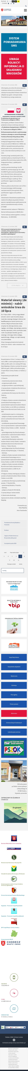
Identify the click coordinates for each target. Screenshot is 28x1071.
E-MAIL (3, 999)
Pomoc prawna (14, 704)
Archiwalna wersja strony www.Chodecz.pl (14, 1043)
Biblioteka (14, 713)
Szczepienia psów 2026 (10, 543)
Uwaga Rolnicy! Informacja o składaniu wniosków (14, 66)
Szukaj (26, 6)
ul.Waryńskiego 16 (22, 789)
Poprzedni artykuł (14, 552)
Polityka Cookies (18, 1037)
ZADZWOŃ (4, 984)
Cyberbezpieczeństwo (14, 732)
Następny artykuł (11, 564)
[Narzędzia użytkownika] (24, 85)
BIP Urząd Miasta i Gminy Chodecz (10, 927)
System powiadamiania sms (15, 41)
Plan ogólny (14, 695)
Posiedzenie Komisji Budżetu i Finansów (12, 523)
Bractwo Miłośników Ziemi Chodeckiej (11, 843)
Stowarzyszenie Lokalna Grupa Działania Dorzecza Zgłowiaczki (12, 884)
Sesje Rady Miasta (14, 657)
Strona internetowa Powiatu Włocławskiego (12, 895)
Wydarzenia (14, 676)
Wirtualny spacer (22, 784)
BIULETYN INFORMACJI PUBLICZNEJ (14, 601)
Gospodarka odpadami (14, 667)
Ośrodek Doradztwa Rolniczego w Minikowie (13, 874)
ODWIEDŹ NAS (5, 1015)
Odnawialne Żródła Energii (14, 618)
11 (18, 560)
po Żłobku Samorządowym (19, 786)
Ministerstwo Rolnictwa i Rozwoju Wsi (11, 862)
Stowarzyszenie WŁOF (7, 939)
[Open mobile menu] (25, 10)
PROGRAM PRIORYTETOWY (14, 582)
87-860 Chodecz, (22, 791)
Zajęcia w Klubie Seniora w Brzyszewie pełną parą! (11, 537)
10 (13, 560)
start (5, 552)
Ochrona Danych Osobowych (14, 723)
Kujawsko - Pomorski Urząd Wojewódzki (11, 905)
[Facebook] (14, 1040)
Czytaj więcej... (16, 285)
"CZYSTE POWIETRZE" (14, 584)
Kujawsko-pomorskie (21, 793)
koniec (20, 564)
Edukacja (14, 685)
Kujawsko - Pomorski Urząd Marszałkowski (12, 916)
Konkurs (6, 530)
